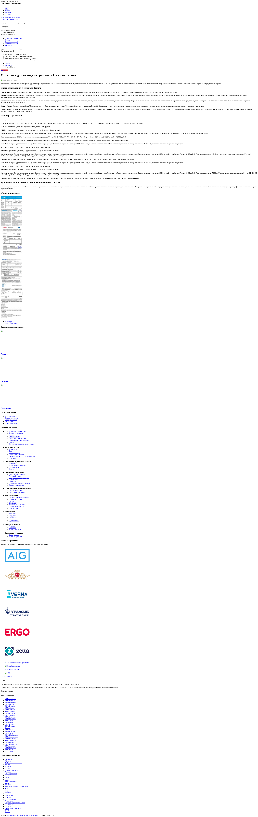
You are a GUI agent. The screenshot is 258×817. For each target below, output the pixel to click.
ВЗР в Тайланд (10, 711)
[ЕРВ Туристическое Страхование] (17, 662)
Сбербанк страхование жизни (15, 803)
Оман (7, 7)
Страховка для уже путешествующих (21, 444)
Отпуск (11, 442)
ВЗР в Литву (9, 720)
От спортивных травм (16, 485)
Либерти (8, 792)
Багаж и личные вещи (16, 433)
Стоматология (14, 467)
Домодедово (6, 408)
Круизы (11, 501)
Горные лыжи (13, 479)
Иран (6, 9)
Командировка (14, 535)
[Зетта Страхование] (17, 659)
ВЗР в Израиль (10, 713)
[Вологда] (20, 350)
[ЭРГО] (17, 640)
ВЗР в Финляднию (11, 737)
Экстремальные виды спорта (19, 478)
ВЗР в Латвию (10, 710)
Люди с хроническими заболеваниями (22, 456)
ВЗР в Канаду (9, 749)
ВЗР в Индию (9, 724)
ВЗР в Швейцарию (11, 735)
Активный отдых (15, 476)
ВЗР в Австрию (10, 699)
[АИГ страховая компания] (17, 563)
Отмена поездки (14, 437)
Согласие (8, 806)
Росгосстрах (9, 801)
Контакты (8, 45)
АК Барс (8, 768)
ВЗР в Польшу (10, 726)
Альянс (7, 765)
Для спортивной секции (17, 492)
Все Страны (9, 751)
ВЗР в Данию (9, 704)
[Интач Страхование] (12, 666)
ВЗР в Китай (9, 742)
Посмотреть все (6, 676)
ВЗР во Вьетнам (10, 702)
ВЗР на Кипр (9, 708)
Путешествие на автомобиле (19, 497)
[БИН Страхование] (12, 669)
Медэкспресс (9, 795)
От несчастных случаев (17, 474)
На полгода (13, 519)
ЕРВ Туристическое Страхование (16, 786)
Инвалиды (12, 458)
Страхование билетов (16, 506)
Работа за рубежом (15, 536)
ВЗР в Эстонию (10, 717)
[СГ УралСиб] (17, 621)
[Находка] (20, 377)
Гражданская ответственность (19, 440)
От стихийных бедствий (17, 438)
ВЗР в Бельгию (10, 700)
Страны (7, 40)
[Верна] (17, 602)
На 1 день (12, 513)
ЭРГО (7, 810)
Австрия (8, 12)
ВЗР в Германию (10, 719)
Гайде (7, 775)
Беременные (13, 449)
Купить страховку (11, 416)
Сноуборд (12, 481)
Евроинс (8, 784)
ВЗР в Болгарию (10, 748)
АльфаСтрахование (11, 770)
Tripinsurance (9, 759)
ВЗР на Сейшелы (11, 744)
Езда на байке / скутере (17, 504)
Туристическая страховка (9, 19)
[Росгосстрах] (17, 583)
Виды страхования (11, 44)
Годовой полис (14, 521)
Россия (7, 10)
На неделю (12, 515)
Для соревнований (15, 490)
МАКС (7, 794)
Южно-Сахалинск (12, 323)
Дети (10, 451)
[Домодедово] (20, 404)
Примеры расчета (11, 420)
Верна (7, 777)
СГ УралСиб (9, 804)
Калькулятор (9, 421)
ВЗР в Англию (10, 746)
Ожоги (11, 469)
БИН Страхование (11, 774)
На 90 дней (13, 517)
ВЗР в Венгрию (10, 739)
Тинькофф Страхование (13, 808)
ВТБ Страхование (11, 781)
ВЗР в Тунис (9, 733)
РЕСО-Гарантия (10, 799)
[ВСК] (7, 673)
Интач (7, 790)
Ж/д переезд (13, 503)
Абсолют (8, 761)
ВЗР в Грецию (10, 731)
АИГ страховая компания (13, 763)
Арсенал (8, 766)
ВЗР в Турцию (10, 715)
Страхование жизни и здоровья (19, 483)
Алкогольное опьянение (17, 465)
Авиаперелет (13, 508)
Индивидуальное (15, 529)
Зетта (6, 788)
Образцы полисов (11, 423)
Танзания (8, 14)
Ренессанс (8, 797)
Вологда (4, 354)
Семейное (12, 528)
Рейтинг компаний (11, 42)
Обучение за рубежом (16, 454)
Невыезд (12, 435)
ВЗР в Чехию (9, 722)
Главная (7, 63)
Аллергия (12, 463)
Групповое (12, 526)
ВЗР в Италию (10, 706)
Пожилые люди (14, 453)
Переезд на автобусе (16, 499)
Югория (7, 812)
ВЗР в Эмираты (10, 740)
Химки (8, 321)
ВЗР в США (9, 729)
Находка (4, 381)
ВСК (6, 779)
